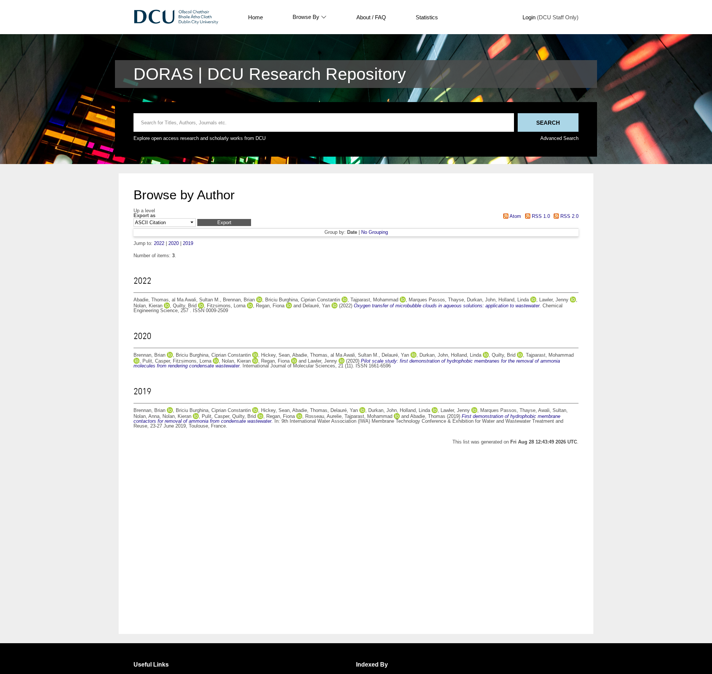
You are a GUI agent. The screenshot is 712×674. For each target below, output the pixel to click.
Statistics (427, 17)
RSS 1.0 (540, 216)
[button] (224, 222)
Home (255, 17)
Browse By (306, 17)
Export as (144, 215)
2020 (173, 243)
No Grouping (374, 232)
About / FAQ (371, 17)
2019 (188, 243)
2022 (159, 243)
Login (529, 17)
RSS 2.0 (568, 216)
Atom (514, 216)
